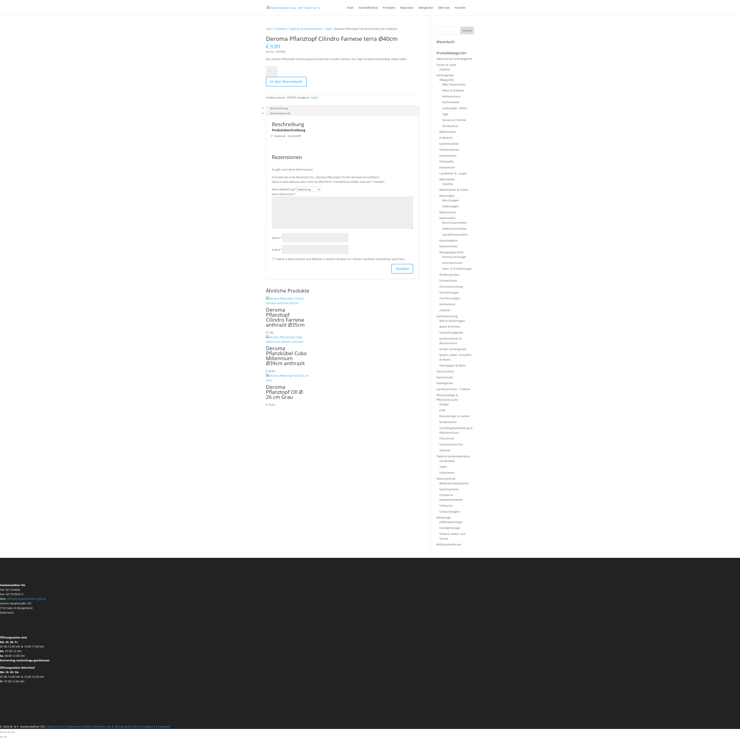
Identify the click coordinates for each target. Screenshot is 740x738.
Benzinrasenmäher (454, 222)
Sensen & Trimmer (454, 120)
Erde (442, 410)
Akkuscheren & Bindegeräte (454, 59)
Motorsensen (447, 212)
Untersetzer (447, 472)
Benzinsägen (450, 200)
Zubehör (444, 69)
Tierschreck (446, 438)
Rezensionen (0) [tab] (280, 113)
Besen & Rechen (449, 326)
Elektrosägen (450, 206)
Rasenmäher (447, 218)
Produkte (389, 7)
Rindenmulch (448, 422)
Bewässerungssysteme (454, 483)
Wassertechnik (445, 478)
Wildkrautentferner (448, 544)
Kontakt (460, 7)
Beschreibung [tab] (279, 108)
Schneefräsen (448, 280)
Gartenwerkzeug (447, 316)
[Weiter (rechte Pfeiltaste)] (5, 736)
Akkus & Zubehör (453, 90)
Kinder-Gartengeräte (452, 349)
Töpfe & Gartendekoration (305, 29)
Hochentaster (451, 102)
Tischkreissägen (449, 298)
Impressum (74, 726)
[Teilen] (9, 732)
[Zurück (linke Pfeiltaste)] (1, 736)
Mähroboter (447, 179)
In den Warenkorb (286, 81)
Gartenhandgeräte (451, 332)
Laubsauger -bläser (454, 108)
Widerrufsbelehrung (98, 726)
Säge (445, 114)
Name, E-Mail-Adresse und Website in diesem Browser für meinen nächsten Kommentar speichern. (341, 259)
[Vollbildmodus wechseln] (5, 732)
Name (277, 238)
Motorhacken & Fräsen (453, 190)
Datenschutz (56, 726)
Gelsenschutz (445, 371)
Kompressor (447, 167)
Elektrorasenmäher (454, 228)
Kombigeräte (444, 383)
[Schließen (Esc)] (13, 732)
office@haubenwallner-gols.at (26, 599)
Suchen (467, 30)
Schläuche (446, 505)
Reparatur (407, 7)
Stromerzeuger (449, 292)
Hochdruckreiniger (454, 257)
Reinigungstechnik (451, 252)
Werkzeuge (443, 517)
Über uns (444, 7)
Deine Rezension (284, 194)
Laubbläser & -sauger (453, 173)
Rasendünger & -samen (454, 416)
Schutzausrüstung (451, 286)
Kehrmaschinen (452, 263)
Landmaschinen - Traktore (453, 389)
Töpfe (328, 29)
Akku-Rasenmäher (454, 84)
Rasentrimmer (448, 246)
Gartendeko (446, 461)
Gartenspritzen (449, 489)
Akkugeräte (446, 80)
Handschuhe (444, 377)
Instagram (148, 726)
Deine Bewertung (284, 189)
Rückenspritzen (449, 274)
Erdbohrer (446, 138)
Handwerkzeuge (449, 528)
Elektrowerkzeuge (450, 522)
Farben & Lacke (446, 65)
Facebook (164, 726)
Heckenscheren (449, 149)
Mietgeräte (426, 7)
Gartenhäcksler (449, 144)
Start (350, 7)
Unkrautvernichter (451, 444)
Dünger (444, 404)
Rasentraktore (448, 240)
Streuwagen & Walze (452, 365)
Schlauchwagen (449, 511)
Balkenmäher (448, 132)
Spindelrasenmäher (455, 234)
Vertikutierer (450, 126)
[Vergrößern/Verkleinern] (1, 732)
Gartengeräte (445, 75)
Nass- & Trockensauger (457, 268)
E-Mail (277, 250)
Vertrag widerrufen (126, 726)
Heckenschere (451, 96)
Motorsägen (447, 195)
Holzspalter (446, 161)
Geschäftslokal (368, 7)
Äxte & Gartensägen (452, 321)
